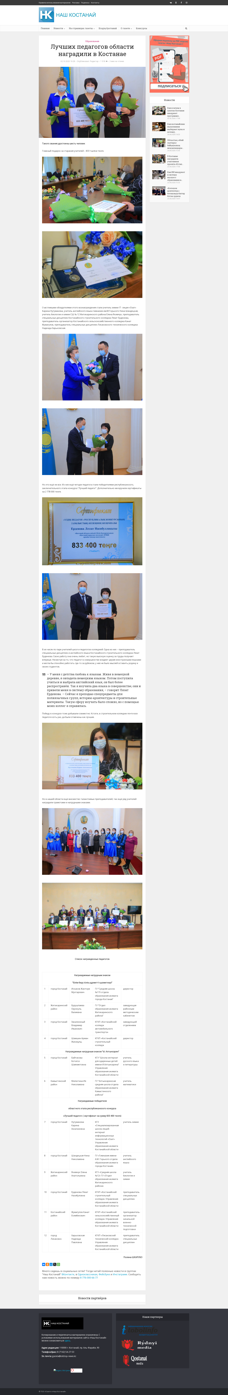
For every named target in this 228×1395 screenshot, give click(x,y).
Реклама (75, 2)
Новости (58, 28)
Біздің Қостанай (108, 28)
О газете (125, 28)
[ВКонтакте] (43, 1264)
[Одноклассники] (47, 1264)
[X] (54, 1264)
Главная (45, 28)
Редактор (94, 61)
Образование (92, 41)
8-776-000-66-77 (89, 1277)
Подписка (85, 2)
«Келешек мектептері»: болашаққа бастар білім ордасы (176, 192)
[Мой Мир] (51, 1264)
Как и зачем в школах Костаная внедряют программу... (175, 112)
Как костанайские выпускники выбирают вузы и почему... (176, 128)
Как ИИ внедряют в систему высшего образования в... (176, 176)
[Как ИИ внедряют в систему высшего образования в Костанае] (159, 174)
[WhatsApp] (58, 1264)
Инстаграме (120, 1274)
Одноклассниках (87, 1274)
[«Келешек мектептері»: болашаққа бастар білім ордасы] (159, 190)
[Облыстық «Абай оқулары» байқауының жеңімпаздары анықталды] (159, 142)
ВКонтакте (68, 1274)
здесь (67, 1340)
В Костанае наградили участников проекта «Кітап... (175, 160)
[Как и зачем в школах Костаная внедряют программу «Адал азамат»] (159, 110)
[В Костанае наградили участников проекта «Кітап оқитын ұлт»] (159, 158)
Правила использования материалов (54, 2)
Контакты (95, 2)
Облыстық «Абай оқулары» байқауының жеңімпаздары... (175, 144)
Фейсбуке (104, 1274)
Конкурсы (141, 28)
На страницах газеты (81, 28)
